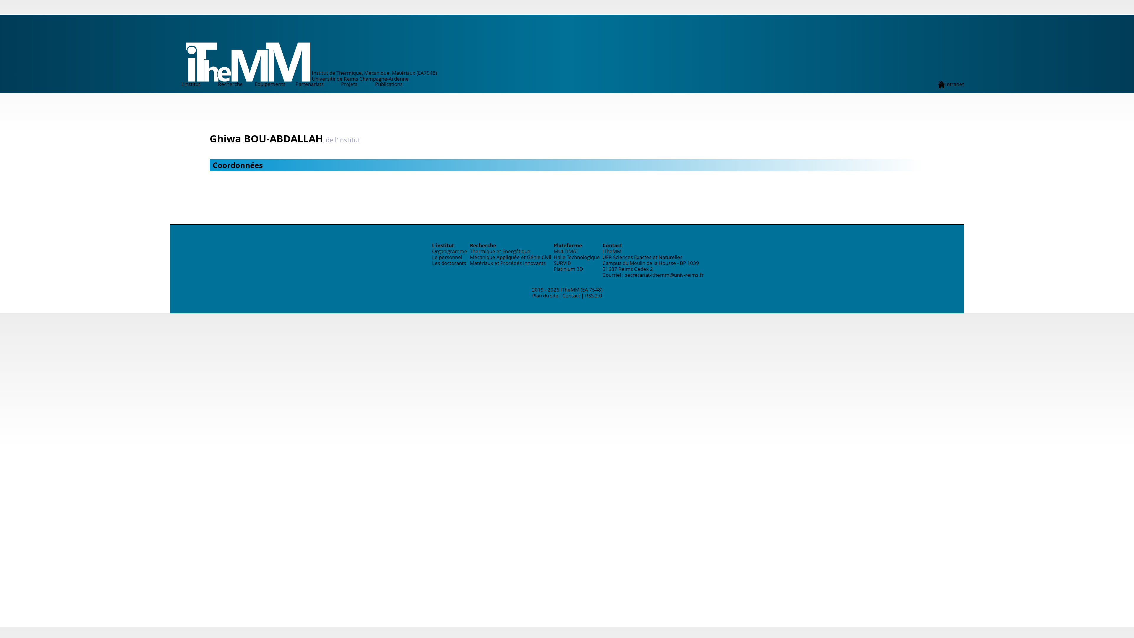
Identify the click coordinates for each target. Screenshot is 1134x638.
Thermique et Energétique (500, 251)
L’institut (190, 84)
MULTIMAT (566, 251)
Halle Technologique (577, 257)
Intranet (954, 84)
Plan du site (545, 295)
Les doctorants (449, 263)
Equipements (270, 84)
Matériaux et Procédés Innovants (508, 263)
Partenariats (310, 84)
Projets (349, 84)
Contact (571, 295)
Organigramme (449, 251)
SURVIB (562, 263)
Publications (389, 84)
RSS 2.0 (593, 295)
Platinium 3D (568, 269)
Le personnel (447, 257)
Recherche (230, 84)
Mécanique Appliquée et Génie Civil (510, 257)
